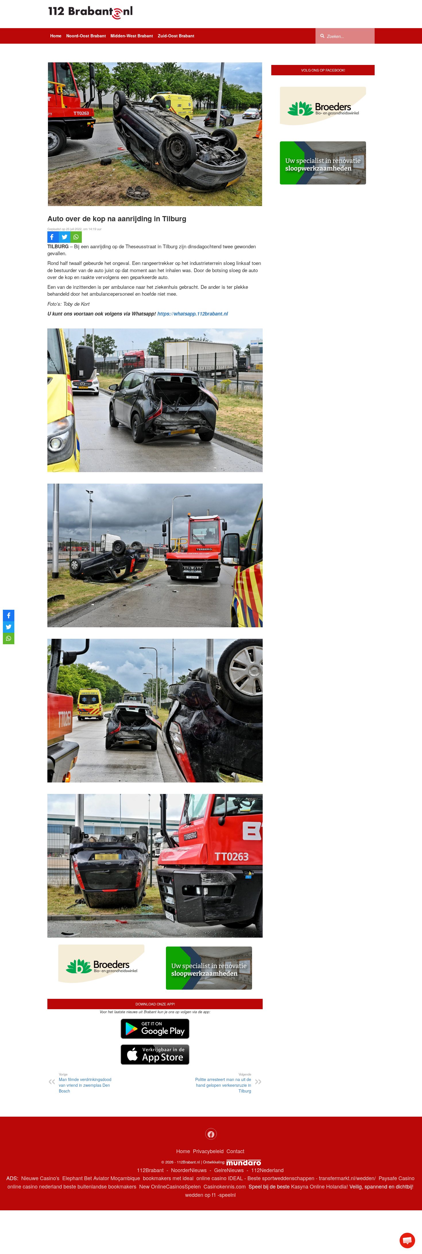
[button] (407, 1240)
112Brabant (150, 1170)
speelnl (227, 1194)
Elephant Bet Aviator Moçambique (101, 1178)
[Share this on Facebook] (53, 237)
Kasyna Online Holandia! (319, 1186)
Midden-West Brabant (132, 36)
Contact (235, 1151)
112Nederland (267, 1170)
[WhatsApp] (76, 237)
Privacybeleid (208, 1151)
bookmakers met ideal (168, 1178)
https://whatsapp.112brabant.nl (192, 313)
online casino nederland (34, 1186)
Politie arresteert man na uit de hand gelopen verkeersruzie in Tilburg (223, 1083)
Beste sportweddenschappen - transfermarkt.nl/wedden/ (311, 1178)
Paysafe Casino (397, 1178)
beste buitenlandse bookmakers (99, 1186)
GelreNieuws (229, 1170)
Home (55, 36)
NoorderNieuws (189, 1170)
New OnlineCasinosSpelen (170, 1186)
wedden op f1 (200, 1194)
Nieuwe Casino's (40, 1178)
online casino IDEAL (219, 1178)
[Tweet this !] (64, 237)
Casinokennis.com (225, 1186)
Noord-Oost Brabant (86, 36)
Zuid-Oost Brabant (176, 36)
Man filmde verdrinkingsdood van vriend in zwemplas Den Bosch (85, 1083)
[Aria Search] (322, 35)
